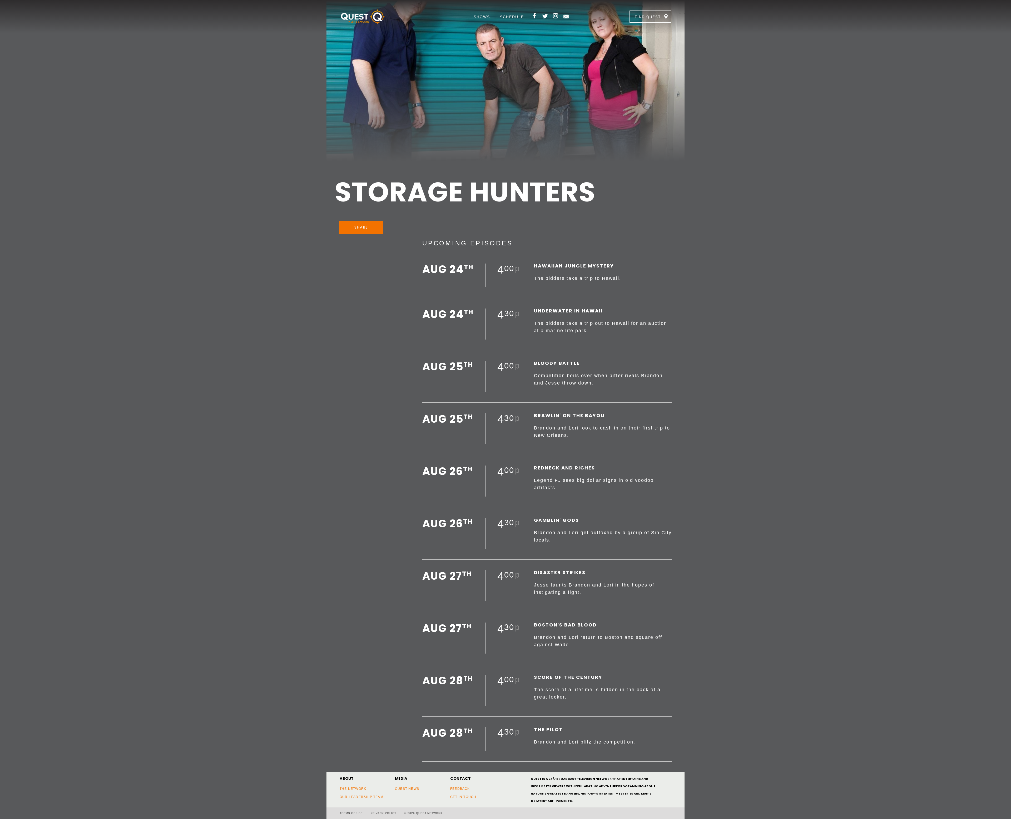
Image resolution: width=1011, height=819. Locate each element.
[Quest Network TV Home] (371, 16)
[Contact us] (566, 16)
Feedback (460, 789)
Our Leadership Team (361, 797)
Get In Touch (463, 797)
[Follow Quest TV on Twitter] (545, 16)
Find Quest (648, 17)
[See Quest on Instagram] (555, 16)
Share (361, 227)
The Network (353, 789)
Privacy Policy (384, 813)
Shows (482, 17)
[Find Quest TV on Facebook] (534, 16)
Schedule (512, 17)
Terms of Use (351, 813)
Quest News (407, 789)
